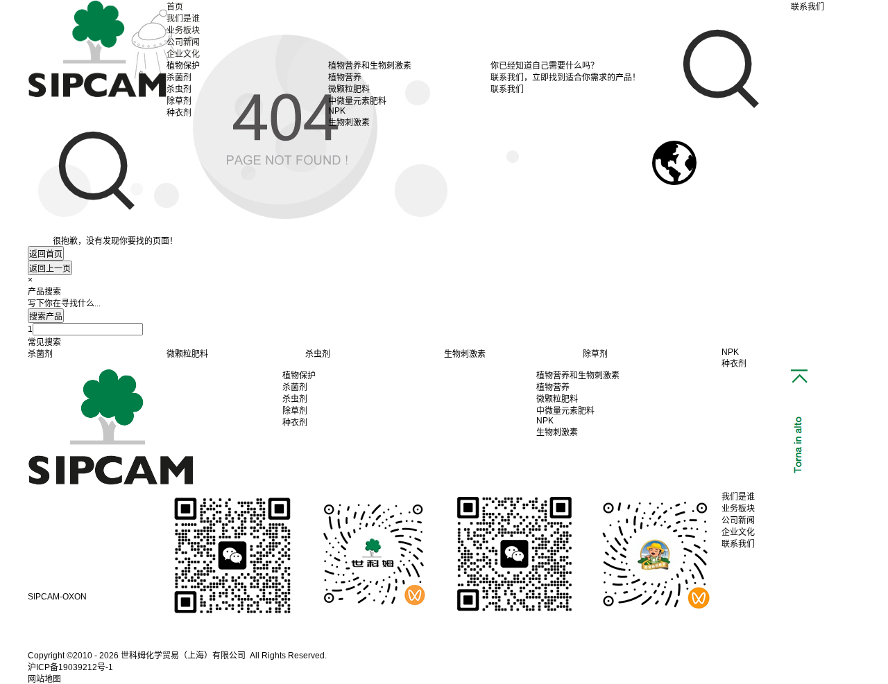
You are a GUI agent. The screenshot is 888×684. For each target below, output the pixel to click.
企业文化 (183, 54)
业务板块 (183, 30)
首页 (174, 7)
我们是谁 (183, 19)
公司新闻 (183, 42)
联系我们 (738, 544)
